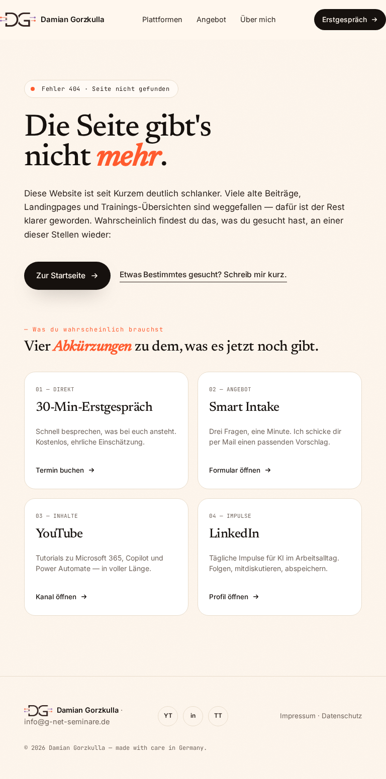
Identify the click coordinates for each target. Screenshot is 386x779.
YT (168, 715)
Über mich (258, 19)
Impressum (298, 716)
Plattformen (162, 19)
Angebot (211, 19)
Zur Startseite (60, 275)
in (193, 715)
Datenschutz (342, 716)
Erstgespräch (344, 19)
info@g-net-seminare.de (67, 721)
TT (218, 715)
